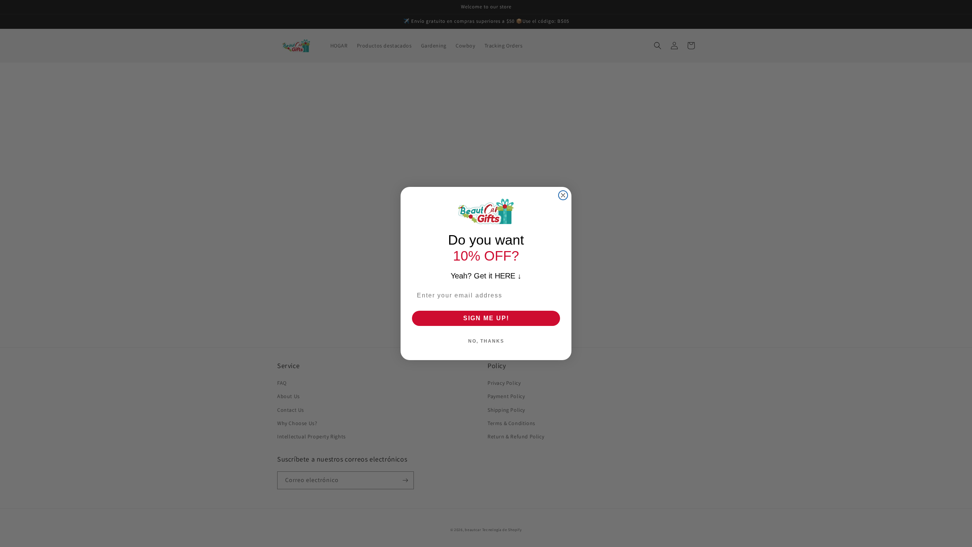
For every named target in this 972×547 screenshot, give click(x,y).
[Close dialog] (563, 195)
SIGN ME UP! (486, 318)
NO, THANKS (486, 341)
